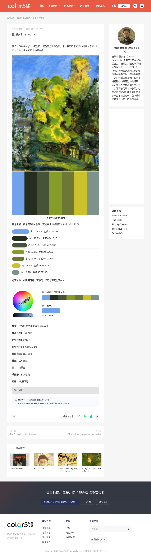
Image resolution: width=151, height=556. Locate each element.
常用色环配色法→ (54, 280)
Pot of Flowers (16, 469)
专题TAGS (70, 537)
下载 (113, 6)
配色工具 (100, 6)
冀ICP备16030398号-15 (95, 551)
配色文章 (70, 533)
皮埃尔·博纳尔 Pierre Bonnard (33, 326)
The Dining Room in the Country (25, 434)
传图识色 (87, 502)
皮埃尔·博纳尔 (39, 18)
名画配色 (52, 6)
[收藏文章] (79, 416)
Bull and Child (118, 233)
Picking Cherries (120, 224)
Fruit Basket (117, 220)
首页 (42, 6)
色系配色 (68, 6)
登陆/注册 (103, 502)
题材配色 (84, 6)
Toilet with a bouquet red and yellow (84, 434)
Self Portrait (39, 469)
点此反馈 (73, 224)
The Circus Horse (120, 229)
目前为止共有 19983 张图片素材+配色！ (60, 502)
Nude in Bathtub (119, 216)
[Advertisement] (126, 156)
